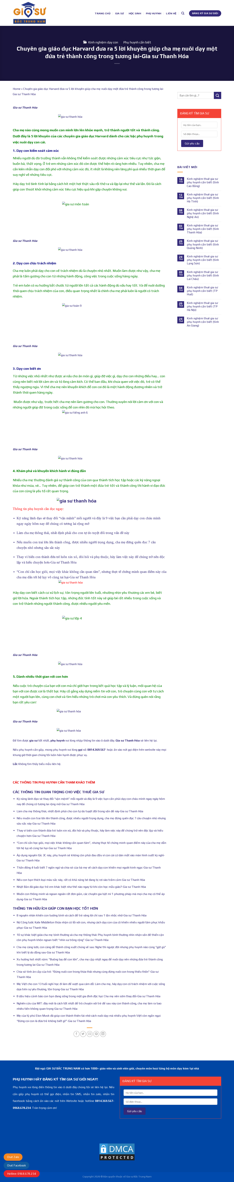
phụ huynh (57, 740)
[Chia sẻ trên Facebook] (76, 1034)
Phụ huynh (153, 13)
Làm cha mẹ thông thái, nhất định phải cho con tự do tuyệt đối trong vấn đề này (73, 533)
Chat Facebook (16, 1165)
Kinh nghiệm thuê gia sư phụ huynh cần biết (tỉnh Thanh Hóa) (203, 229)
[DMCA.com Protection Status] (117, 1151)
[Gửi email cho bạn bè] (90, 1034)
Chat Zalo (13, 1157)
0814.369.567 (96, 749)
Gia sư (119, 13)
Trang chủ (102, 13)
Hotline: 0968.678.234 (21, 1173)
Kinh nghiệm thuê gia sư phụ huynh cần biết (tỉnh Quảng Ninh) (203, 244)
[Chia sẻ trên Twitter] (83, 1034)
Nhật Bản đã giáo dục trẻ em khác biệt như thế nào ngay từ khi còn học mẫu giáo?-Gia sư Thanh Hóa (81, 887)
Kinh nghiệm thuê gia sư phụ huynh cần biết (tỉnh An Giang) (203, 322)
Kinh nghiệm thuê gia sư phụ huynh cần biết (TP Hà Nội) (202, 306)
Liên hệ (171, 13)
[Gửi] (217, 95)
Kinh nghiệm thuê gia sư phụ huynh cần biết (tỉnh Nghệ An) (203, 213)
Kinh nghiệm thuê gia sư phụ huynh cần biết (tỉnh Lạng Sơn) (203, 260)
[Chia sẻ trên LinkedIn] (103, 1034)
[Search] (182, 13)
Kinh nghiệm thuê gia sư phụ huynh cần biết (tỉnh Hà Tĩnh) (203, 198)
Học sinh (135, 13)
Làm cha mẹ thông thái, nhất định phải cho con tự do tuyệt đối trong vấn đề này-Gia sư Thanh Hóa (80, 811)
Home (16, 89)
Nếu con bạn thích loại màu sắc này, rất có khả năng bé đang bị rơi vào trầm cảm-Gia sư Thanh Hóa (81, 880)
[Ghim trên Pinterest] (96, 1034)
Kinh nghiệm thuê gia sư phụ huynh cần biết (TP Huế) (202, 291)
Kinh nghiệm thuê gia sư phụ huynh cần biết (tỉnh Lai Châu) (203, 275)
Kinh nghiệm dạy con (103, 42)
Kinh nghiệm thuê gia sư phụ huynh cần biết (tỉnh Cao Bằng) (203, 182)
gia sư (33, 740)
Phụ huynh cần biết (137, 42)
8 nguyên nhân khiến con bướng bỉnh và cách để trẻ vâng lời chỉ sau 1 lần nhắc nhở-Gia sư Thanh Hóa (81, 915)
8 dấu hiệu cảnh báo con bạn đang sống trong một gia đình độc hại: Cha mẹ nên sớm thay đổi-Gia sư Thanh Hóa (88, 996)
